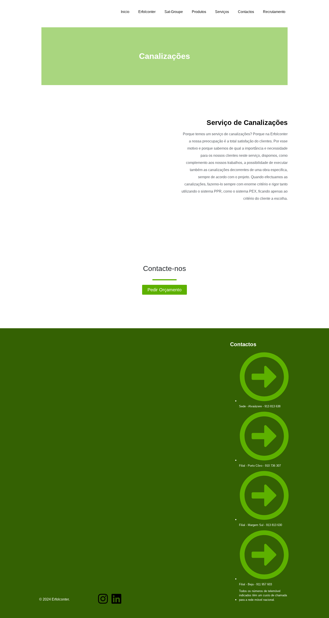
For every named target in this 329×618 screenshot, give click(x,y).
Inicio (125, 12)
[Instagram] (103, 598)
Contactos (246, 12)
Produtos (199, 12)
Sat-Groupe (173, 12)
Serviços (222, 12)
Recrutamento (274, 12)
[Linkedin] (116, 598)
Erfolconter (147, 12)
